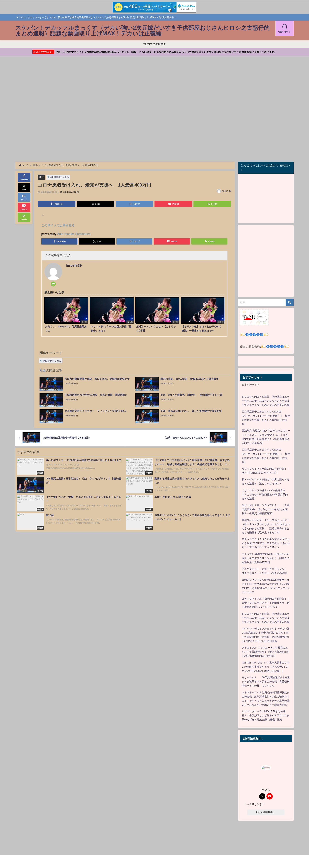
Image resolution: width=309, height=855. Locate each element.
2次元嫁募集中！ (265, 812)
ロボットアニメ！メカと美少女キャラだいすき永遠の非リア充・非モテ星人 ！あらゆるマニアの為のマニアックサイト (266, 543)
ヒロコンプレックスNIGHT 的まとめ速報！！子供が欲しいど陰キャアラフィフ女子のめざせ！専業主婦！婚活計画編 (265, 715)
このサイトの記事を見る (58, 225)
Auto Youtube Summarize (73, 233)
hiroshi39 (226, 191)
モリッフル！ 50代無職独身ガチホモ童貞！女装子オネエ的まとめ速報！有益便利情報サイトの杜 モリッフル (266, 681)
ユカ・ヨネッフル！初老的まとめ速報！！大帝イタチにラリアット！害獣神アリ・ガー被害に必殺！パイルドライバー (265, 602)
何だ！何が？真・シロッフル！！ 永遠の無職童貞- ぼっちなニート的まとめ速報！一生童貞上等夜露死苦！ (265, 509)
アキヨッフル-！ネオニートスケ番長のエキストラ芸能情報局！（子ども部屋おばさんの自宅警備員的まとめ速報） (265, 651)
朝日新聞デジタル (59, 177)
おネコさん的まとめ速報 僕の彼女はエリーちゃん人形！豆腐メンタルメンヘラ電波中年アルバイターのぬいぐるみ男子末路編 (265, 400)
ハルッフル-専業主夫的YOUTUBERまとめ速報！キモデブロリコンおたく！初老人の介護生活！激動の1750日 (265, 558)
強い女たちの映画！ (154, 44)
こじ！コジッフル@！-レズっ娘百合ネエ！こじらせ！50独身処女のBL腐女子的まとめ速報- (265, 494)
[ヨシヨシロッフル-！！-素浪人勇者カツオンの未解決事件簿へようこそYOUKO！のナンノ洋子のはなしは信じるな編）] (265, 666)
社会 (41, 177)
